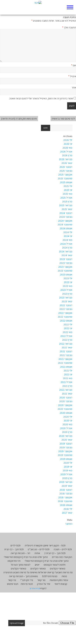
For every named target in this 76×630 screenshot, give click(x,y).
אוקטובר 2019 (65, 451)
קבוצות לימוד (60, 584)
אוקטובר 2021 (65, 359)
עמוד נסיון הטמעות (59, 580)
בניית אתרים (35, 588)
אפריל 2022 (66, 336)
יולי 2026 (67, 140)
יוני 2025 (68, 190)
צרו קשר (12, 580)
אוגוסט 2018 (66, 505)
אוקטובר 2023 (65, 266)
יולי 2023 (67, 278)
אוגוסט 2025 (66, 182)
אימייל (72, 76)
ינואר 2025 (67, 209)
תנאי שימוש (12, 584)
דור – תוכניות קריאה (20, 553)
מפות (64, 576)
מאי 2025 (67, 193)
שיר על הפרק (43, 584)
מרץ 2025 (67, 201)
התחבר (68, 523)
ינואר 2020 (66, 439)
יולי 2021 (68, 370)
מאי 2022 (67, 332)
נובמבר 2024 (65, 216)
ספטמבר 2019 (65, 455)
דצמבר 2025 (66, 167)
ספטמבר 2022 (65, 316)
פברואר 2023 (65, 297)
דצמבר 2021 (66, 351)
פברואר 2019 (65, 482)
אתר (74, 87)
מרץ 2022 (67, 339)
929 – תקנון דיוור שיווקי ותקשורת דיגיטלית (45, 545)
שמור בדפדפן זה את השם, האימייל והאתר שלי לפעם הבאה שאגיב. (41, 98)
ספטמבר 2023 (65, 270)
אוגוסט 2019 (66, 459)
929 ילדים (15, 545)
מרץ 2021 (67, 386)
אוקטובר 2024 (65, 220)
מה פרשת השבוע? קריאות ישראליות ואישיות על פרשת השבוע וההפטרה (38, 572)
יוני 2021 (68, 374)
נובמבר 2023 (65, 263)
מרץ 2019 (67, 478)
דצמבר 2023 (66, 259)
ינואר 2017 (67, 512)
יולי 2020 (67, 416)
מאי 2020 (67, 424)
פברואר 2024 (65, 251)
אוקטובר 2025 (65, 174)
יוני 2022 (68, 328)
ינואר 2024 (66, 255)
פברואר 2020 (65, 436)
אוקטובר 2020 (65, 405)
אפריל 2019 (66, 474)
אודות (37, 553)
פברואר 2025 (65, 205)
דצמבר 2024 (65, 213)
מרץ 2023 (67, 293)
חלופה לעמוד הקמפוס (54, 564)
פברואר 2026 (65, 159)
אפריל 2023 (66, 289)
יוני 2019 (68, 466)
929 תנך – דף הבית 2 (54, 553)
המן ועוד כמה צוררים (62, 557)
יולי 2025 (67, 186)
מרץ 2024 (67, 247)
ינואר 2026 (66, 163)
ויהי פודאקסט (14, 560)
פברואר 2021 (65, 389)
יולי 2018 (67, 509)
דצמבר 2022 (66, 305)
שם (73, 65)
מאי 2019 (67, 470)
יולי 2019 (67, 462)
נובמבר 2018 (65, 493)
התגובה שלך (69, 27)
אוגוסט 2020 (66, 412)
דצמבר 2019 (66, 443)
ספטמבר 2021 (65, 362)
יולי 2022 (67, 324)
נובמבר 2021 (66, 355)
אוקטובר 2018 (65, 497)
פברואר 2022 (65, 343)
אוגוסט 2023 (66, 274)
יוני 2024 (68, 236)
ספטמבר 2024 (65, 224)
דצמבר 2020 (65, 397)
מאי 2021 (67, 378)
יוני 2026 (68, 143)
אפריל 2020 (66, 428)
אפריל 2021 (66, 382)
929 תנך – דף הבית (14, 549)
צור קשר (41, 580)
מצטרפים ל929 (49, 576)
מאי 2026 (67, 147)
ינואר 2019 (67, 485)
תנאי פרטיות (27, 584)
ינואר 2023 (67, 301)
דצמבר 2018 (66, 489)
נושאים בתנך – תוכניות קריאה (23, 576)
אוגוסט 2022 (66, 320)
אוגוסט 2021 (66, 366)
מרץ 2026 (67, 155)
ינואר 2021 (67, 393)
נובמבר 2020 (65, 401)
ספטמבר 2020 (65, 409)
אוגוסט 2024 (66, 228)
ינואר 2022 (67, 347)
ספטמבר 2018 (65, 501)
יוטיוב (36, 564)
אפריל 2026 (66, 151)
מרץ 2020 (67, 432)
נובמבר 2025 (65, 170)
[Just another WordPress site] (38, 7)
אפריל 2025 (66, 197)
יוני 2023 (68, 282)
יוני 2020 (68, 420)
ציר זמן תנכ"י (26, 580)
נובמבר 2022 (65, 309)
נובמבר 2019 (65, 447)
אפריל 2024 (66, 243)
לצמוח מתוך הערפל (20, 564)
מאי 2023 (67, 286)
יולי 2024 (67, 232)
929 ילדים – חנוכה (63, 549)
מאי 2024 (67, 240)
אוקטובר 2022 (65, 313)
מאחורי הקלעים (57, 568)
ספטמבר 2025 (65, 178)
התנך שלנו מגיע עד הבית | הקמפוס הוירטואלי (26, 557)
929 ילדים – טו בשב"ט (38, 549)
